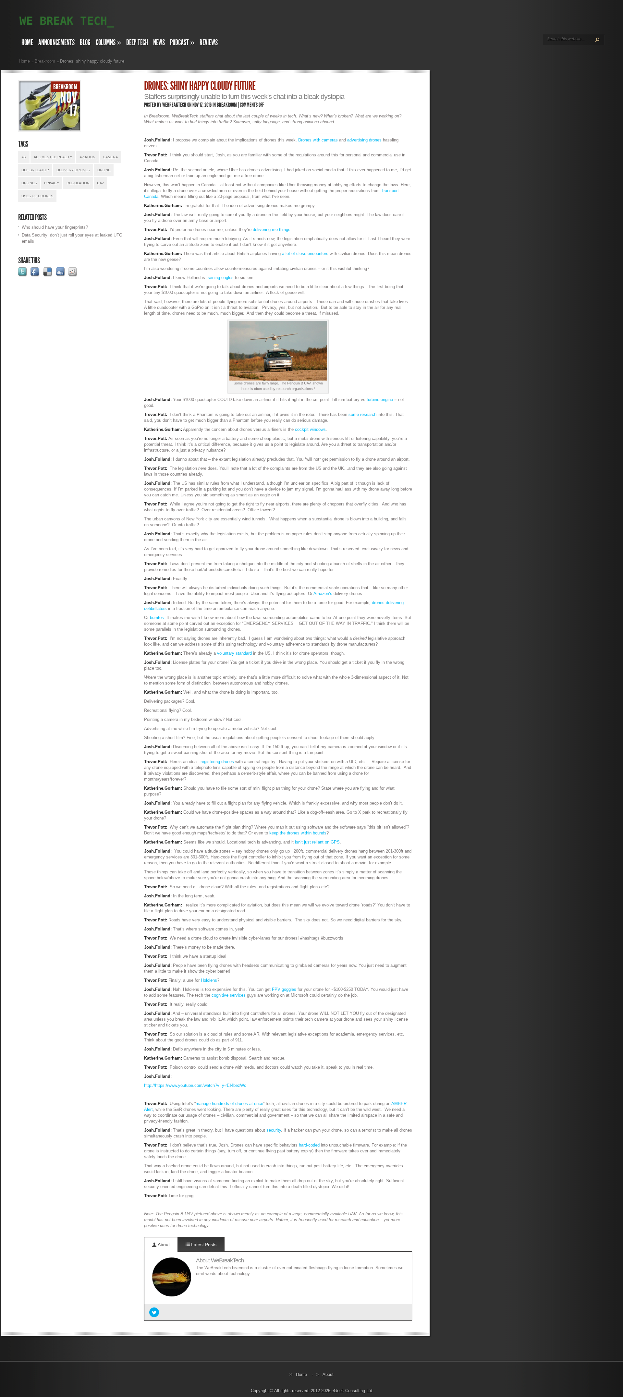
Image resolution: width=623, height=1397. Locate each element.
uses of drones (37, 196)
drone (103, 170)
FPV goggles (284, 989)
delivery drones (73, 170)
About (163, 1244)
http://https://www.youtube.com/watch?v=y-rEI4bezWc (195, 1085)
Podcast (182, 42)
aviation (87, 157)
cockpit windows (310, 429)
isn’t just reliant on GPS (317, 842)
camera (110, 157)
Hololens (209, 980)
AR (23, 157)
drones (29, 183)
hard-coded (309, 1145)
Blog (85, 42)
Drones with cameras (318, 140)
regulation (78, 183)
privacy (51, 183)
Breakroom (45, 61)
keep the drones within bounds (297, 833)
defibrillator (35, 170)
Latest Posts (203, 1244)
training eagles (220, 277)
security (273, 1130)
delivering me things (271, 229)
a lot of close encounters (305, 253)
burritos (157, 617)
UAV (100, 183)
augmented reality (53, 157)
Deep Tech (137, 42)
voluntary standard (234, 653)
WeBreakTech (174, 104)
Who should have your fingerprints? (55, 227)
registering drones (217, 761)
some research (362, 414)
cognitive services (229, 995)
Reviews (209, 42)
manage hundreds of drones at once (229, 1103)
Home (27, 42)
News (159, 42)
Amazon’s (322, 593)
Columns (108, 42)
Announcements (56, 42)
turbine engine (380, 399)
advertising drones (364, 140)
